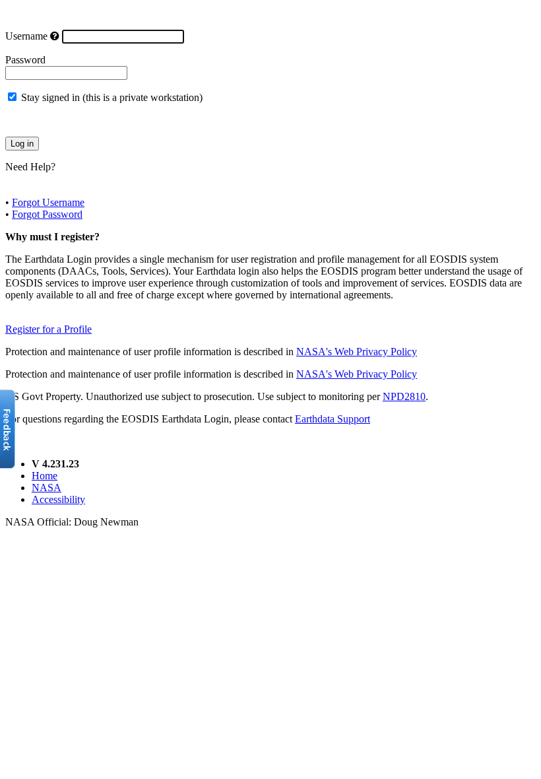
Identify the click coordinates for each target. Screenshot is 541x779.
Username (26, 36)
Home (44, 475)
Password (25, 59)
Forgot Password (47, 214)
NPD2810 (404, 396)
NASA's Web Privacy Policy (356, 351)
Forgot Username (48, 202)
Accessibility (58, 499)
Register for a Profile (48, 329)
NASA (46, 487)
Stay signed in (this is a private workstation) (112, 97)
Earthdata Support (332, 418)
